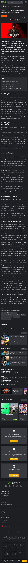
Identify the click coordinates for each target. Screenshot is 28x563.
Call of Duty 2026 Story (6, 314)
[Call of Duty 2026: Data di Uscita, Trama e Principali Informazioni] (17, 19)
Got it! (24, 561)
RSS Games (4, 520)
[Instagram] (10, 486)
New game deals (5, 495)
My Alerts (14, 458)
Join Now (14, 441)
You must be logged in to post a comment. (12, 328)
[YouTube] (13, 486)
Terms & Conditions (5, 517)
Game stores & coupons (6, 504)
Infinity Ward (16, 314)
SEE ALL (24, 399)
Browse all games (5, 502)
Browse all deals (4, 497)
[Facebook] (6, 486)
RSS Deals (3, 522)
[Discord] (17, 486)
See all (24, 333)
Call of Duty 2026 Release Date (8, 312)
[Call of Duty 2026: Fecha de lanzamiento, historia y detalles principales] (15, 19)
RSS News (3, 519)
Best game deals (5, 493)
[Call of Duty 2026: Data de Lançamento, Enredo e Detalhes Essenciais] (19, 19)
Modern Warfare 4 (15, 310)
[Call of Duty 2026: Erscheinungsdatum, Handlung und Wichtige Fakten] (12, 19)
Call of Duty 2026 (5, 310)
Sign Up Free (14, 475)
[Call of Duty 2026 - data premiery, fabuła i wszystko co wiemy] (10, 19)
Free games (3, 500)
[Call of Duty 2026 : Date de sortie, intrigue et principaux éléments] (14, 19)
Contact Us (3, 512)
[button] (2, 2)
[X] (21, 486)
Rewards (3, 514)
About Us (3, 511)
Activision (23, 314)
